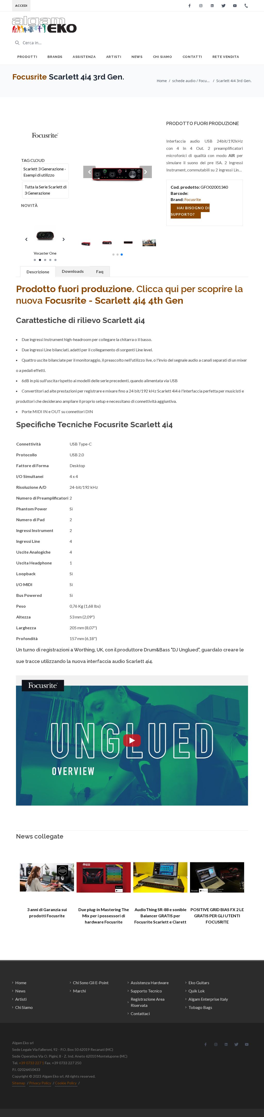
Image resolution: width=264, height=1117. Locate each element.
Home (162, 80)
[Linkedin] (212, 5)
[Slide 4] (50, 260)
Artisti (113, 57)
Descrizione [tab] (38, 271)
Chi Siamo (162, 57)
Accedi (21, 5)
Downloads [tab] (73, 271)
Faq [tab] (99, 271)
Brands (54, 57)
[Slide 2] (40, 260)
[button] (113, 255)
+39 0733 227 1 (31, 1063)
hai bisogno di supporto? (190, 211)
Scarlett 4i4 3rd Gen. (234, 80)
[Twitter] (223, 5)
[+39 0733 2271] (246, 5)
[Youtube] (235, 5)
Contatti (192, 57)
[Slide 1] (35, 260)
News (137, 57)
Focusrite (29, 76)
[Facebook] (189, 5)
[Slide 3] (45, 260)
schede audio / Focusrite (191, 80)
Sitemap (18, 1083)
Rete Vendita (225, 57)
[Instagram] (201, 5)
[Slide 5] (55, 260)
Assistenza (84, 57)
